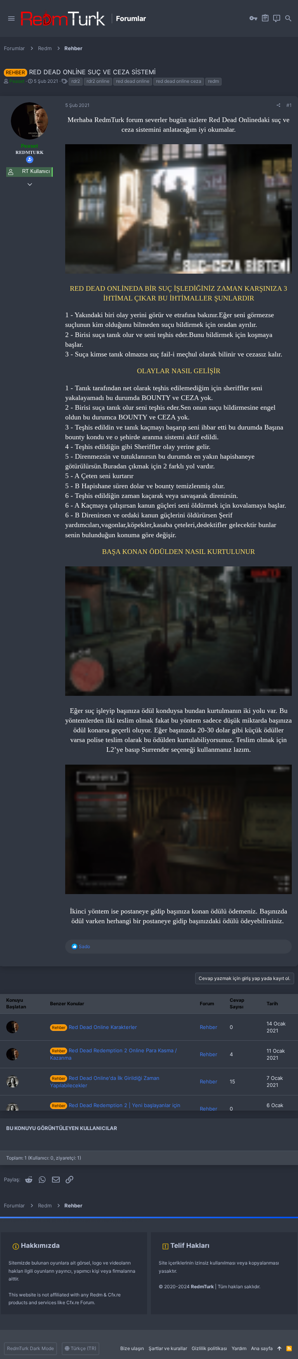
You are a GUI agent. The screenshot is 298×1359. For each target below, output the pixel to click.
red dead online (132, 81)
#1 (289, 105)
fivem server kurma (21, 1220)
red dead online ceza (178, 81)
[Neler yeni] (276, 19)
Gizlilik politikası (209, 1348)
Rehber (208, 1027)
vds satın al (55, 1220)
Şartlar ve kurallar (168, 1348)
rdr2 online (98, 81)
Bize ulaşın (132, 1348)
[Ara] (288, 19)
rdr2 (75, 81)
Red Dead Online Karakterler (94, 1027)
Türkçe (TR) (82, 1348)
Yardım (239, 1348)
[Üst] (279, 1348)
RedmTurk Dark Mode (30, 1348)
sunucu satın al (84, 1220)
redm (213, 81)
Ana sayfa (262, 1348)
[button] (11, 18)
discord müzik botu (122, 1220)
